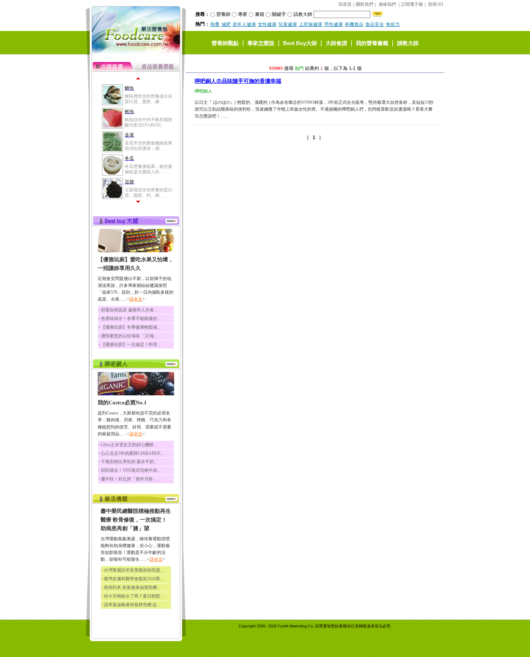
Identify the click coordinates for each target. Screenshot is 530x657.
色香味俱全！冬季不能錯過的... (130, 318)
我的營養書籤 (372, 43)
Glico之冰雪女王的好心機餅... (129, 444)
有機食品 (354, 24)
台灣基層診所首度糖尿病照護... (133, 570)
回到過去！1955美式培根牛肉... (130, 470)
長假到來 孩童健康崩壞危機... (132, 587)
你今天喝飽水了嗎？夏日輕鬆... (133, 596)
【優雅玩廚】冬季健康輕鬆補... (130, 327)
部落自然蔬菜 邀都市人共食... (129, 309)
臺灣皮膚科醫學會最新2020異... (133, 578)
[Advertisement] (315, 199)
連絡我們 (387, 4)
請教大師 (408, 43)
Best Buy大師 (300, 43)
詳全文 (135, 299)
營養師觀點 (225, 43)
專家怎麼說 (260, 43)
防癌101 (435, 4)
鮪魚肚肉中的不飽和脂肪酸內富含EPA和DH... (148, 122)
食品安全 (374, 24)
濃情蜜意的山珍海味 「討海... (129, 335)
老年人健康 (244, 24)
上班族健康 (310, 24)
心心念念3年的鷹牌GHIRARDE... (132, 453)
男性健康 (333, 24)
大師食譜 (336, 43)
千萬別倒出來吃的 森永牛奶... (129, 461)
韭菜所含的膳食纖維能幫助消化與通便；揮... (148, 146)
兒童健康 (287, 24)
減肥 (226, 24)
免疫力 (393, 24)
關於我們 (364, 4)
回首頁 (345, 4)
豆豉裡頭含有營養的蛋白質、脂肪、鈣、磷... (148, 192)
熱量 (215, 24)
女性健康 (267, 24)
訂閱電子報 (412, 4)
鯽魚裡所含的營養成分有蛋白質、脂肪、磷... (148, 99)
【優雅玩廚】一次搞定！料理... (130, 344)
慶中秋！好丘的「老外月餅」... (130, 478)
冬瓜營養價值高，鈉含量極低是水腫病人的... (148, 169)
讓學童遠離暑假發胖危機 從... (132, 604)
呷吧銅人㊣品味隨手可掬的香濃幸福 (238, 81)
